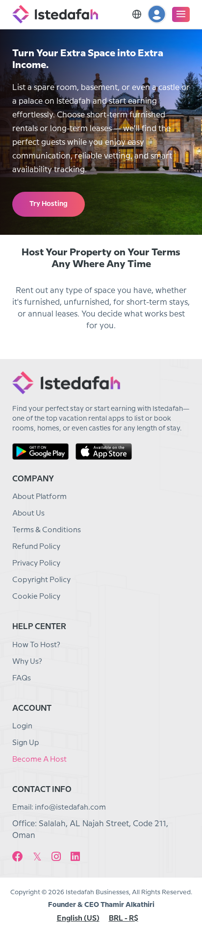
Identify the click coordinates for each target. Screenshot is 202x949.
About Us (28, 513)
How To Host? (36, 645)
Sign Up (25, 743)
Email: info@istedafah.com (59, 807)
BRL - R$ (123, 918)
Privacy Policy (36, 563)
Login (22, 726)
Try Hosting (48, 204)
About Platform (39, 497)
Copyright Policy (41, 580)
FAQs (21, 678)
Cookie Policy (36, 596)
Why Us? (27, 661)
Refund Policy (36, 546)
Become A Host (39, 759)
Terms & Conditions (46, 530)
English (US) (78, 918)
